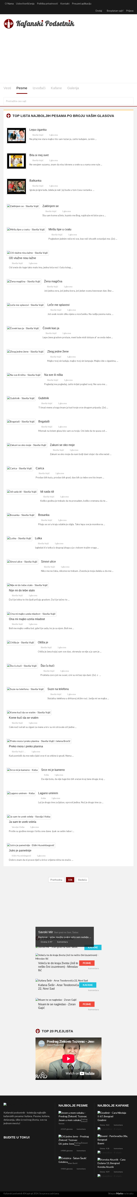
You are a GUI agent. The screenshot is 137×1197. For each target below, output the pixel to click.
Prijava (129, 10)
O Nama (9, 3)
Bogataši (44, 421)
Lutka (38, 538)
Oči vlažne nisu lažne (22, 258)
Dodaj (99, 10)
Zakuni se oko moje (62, 444)
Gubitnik (43, 398)
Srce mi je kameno (53, 769)
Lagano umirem (48, 793)
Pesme (21, 88)
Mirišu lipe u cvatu (60, 229)
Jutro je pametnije (20, 850)
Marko (119, 1193)
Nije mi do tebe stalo (22, 590)
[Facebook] (7, 1147)
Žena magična (53, 281)
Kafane (56, 88)
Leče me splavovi (58, 304)
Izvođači (39, 88)
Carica (40, 468)
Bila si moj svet (39, 155)
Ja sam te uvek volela (22, 821)
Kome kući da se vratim (23, 717)
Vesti (7, 88)
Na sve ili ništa (53, 374)
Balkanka (35, 180)
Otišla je (43, 642)
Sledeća (82, 879)
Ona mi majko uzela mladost (27, 619)
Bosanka (43, 514)
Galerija (73, 88)
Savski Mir (58, 932)
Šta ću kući (47, 665)
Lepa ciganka (38, 129)
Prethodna (56, 879)
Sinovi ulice (48, 561)
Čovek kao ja (51, 328)
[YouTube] (25, 1147)
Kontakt (65, 3)
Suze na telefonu (58, 689)
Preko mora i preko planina (26, 746)
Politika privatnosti (47, 3)
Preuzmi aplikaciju (82, 3)
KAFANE (93, 947)
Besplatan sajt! (115, 10)
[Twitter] (16, 1147)
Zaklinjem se (50, 206)
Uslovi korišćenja (25, 3)
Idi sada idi (47, 491)
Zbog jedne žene (58, 351)
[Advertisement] (68, 57)
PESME (87, 963)
